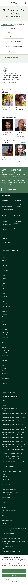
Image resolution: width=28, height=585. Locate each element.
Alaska (3, 257)
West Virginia (5, 378)
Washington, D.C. (6, 376)
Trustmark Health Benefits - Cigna (11, 538)
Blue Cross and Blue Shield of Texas (11, 464)
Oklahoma (4, 345)
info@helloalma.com (6, 206)
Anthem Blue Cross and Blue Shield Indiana (13, 424)
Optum (3, 515)
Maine (3, 301)
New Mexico (5, 332)
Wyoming (4, 383)
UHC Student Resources (8, 546)
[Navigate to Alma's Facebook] (5, 243)
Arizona (4, 260)
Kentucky (4, 296)
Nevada (4, 324)
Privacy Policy (19, 563)
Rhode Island (5, 352)
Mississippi (4, 314)
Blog (15, 228)
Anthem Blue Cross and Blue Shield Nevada (13, 434)
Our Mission (17, 219)
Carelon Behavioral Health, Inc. (10, 466)
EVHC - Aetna (5, 476)
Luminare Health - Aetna (8, 494)
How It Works (17, 206)
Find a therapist (18, 204)
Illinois (3, 286)
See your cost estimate (9, 82)
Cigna (3, 474)
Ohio (3, 342)
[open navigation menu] (2, 3)
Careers (16, 226)
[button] (14, 32)
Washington (5, 373)
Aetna (3, 400)
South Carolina (5, 355)
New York (4, 334)
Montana (4, 319)
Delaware (4, 273)
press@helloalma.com (6, 209)
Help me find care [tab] (7, 24)
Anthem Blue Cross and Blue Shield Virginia (13, 444)
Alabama (4, 255)
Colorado (4, 268)
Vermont (4, 368)
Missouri (4, 316)
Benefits (4, 219)
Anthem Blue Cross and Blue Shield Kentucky (14, 427)
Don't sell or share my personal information (14, 580)
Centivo (4, 469)
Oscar (3, 518)
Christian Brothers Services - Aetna (11, 471)
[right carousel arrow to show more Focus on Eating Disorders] (25, 100)
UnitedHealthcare (6, 554)
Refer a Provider (6, 232)
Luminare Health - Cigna (8, 497)
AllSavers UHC (6, 403)
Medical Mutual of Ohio (8, 505)
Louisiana (4, 298)
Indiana (3, 288)
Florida (3, 275)
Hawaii (3, 280)
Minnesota (4, 311)
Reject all (14, 575)
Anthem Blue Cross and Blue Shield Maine (13, 429)
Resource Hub (5, 226)
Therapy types (18, 231)
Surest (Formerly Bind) (8, 533)
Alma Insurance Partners (8, 396)
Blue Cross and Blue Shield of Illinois (11, 458)
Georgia (4, 278)
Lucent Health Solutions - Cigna (10, 492)
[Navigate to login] (25, 3)
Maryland (4, 304)
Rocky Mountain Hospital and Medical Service (14, 528)
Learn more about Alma (9, 189)
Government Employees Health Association (13, 482)
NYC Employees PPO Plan (9, 510)
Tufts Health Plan (6, 543)
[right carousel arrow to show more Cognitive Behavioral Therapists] (25, 150)
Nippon (3, 512)
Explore (21, 92)
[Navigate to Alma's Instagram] (9, 243)
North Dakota (5, 340)
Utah (3, 365)
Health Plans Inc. (6, 484)
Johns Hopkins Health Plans (9, 489)
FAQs (3, 204)
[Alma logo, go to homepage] (13, 3)
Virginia (4, 370)
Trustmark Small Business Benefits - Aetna (13, 541)
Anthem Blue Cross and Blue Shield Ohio (12, 441)
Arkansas (4, 262)
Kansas (3, 293)
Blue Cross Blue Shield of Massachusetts (13, 453)
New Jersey (5, 329)
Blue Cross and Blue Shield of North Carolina (13, 461)
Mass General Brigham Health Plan (11, 500)
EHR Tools (4, 229)
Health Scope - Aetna (7, 487)
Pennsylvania (5, 350)
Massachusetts (6, 306)
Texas (3, 363)
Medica (3, 502)
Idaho (3, 283)
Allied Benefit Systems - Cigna (10, 410)
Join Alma (4, 221)
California (4, 265)
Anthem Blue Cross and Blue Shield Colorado (13, 417)
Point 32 (4, 523)
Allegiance (4, 405)
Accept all (14, 571)
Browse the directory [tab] (20, 24)
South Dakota (5, 358)
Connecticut (5, 270)
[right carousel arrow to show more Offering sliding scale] (25, 125)
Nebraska (4, 322)
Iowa (3, 291)
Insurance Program (7, 224)
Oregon (4, 347)
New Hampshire (6, 327)
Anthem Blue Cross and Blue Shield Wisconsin (14, 446)
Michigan (4, 309)
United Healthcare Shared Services (11, 551)
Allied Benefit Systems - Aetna (10, 408)
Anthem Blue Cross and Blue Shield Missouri (13, 432)
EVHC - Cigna (5, 479)
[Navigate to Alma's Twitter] (2, 243)
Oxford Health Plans (7, 520)
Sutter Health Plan (7, 536)
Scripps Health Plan (7, 531)
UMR (3, 549)
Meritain (4, 507)
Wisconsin (4, 381)
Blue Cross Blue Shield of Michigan (11, 456)
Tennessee (4, 360)
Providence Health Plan (8, 525)
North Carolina (5, 337)
